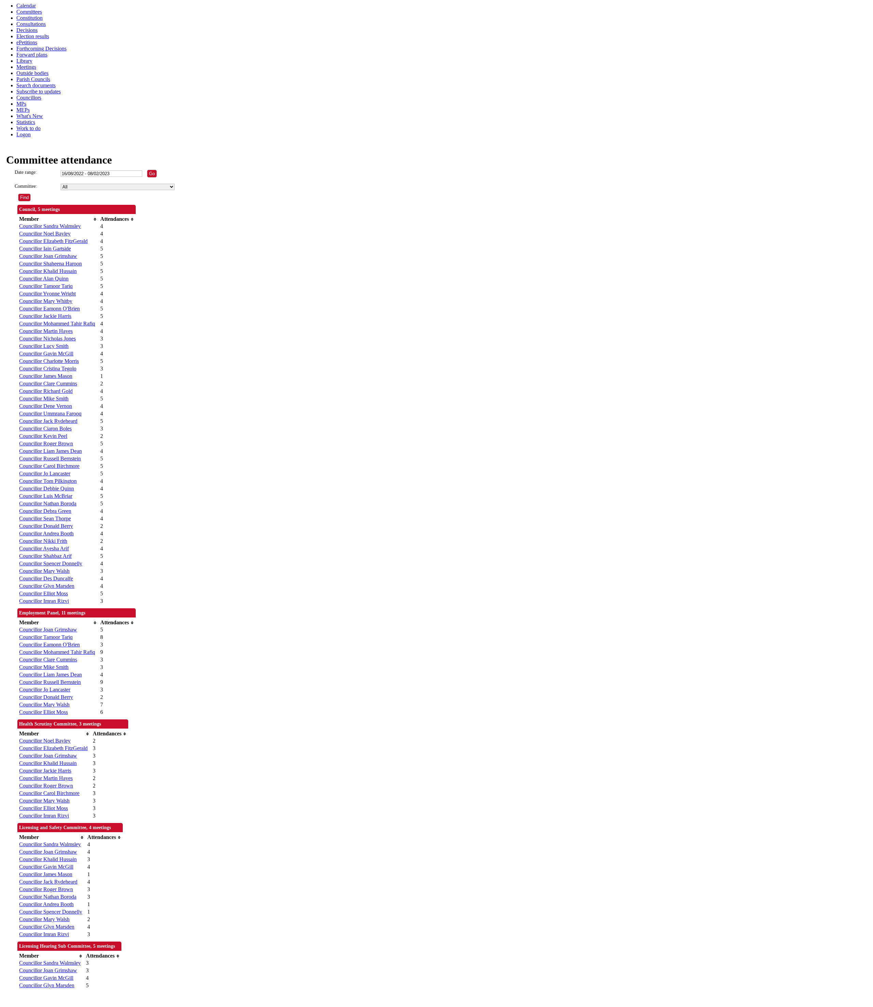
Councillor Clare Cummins (48, 383)
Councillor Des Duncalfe (46, 578)
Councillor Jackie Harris (45, 316)
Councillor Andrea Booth (46, 533)
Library (24, 61)
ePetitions (26, 42)
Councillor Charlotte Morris (49, 361)
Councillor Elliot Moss (43, 593)
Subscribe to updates (38, 91)
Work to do (28, 128)
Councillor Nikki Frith (43, 541)
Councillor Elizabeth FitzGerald (53, 241)
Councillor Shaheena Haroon (50, 263)
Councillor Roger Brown (46, 443)
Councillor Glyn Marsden (46, 586)
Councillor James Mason (45, 376)
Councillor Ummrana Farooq (50, 413)
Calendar (26, 6)
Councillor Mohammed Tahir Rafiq (57, 323)
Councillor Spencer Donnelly (50, 563)
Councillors (28, 98)
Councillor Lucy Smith (44, 346)
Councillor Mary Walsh (44, 571)
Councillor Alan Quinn (44, 278)
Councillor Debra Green (45, 511)
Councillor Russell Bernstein (50, 458)
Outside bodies (32, 73)
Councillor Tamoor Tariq (46, 286)
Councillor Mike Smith (44, 398)
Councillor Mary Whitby (45, 301)
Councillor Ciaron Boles (45, 428)
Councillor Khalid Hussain (48, 271)
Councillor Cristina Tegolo (47, 368)
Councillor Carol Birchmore (49, 466)
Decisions (27, 30)
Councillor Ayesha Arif (44, 548)
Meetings (26, 67)
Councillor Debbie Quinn (46, 488)
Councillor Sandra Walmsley (50, 226)
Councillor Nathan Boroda (47, 503)
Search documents (36, 85)
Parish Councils (33, 79)
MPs (21, 104)
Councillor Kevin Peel (43, 436)
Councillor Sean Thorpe (45, 518)
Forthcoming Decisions (41, 48)
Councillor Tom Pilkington (48, 481)
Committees (29, 12)
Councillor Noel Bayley (45, 234)
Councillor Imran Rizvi (44, 601)
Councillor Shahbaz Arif (45, 556)
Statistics (25, 122)
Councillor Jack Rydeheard (48, 421)
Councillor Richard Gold (46, 391)
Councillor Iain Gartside (45, 248)
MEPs (23, 110)
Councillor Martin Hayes (46, 331)
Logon (23, 134)
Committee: (26, 186)
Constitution (29, 18)
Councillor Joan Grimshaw (48, 256)
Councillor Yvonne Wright (47, 293)
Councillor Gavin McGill (46, 353)
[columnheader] (58, 219)
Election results (32, 36)
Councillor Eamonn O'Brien (49, 308)
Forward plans (31, 55)
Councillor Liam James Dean (50, 451)
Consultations (31, 24)
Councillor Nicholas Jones (47, 338)
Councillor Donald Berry (46, 526)
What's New (29, 116)
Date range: (26, 172)
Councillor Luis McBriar (45, 496)
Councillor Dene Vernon (45, 406)
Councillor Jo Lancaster (44, 473)
